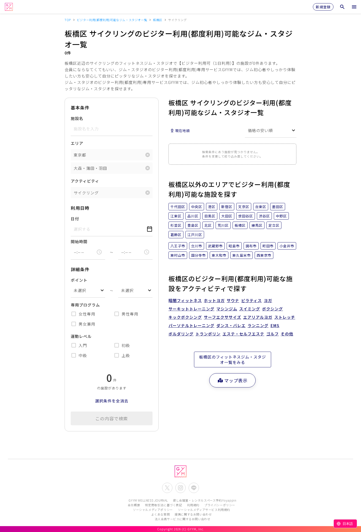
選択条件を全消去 (111, 401)
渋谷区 (264, 215)
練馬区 (257, 225)
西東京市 (264, 255)
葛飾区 (175, 234)
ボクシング (272, 309)
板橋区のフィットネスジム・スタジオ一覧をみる (232, 359)
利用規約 (193, 505)
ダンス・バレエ (231, 325)
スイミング (249, 309)
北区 (208, 225)
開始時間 (79, 241)
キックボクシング (185, 317)
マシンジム (226, 309)
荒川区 (223, 225)
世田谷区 (245, 215)
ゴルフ (272, 334)
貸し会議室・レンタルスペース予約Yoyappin (204, 500)
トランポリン (208, 334)
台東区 (260, 206)
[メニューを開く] (354, 7)
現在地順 (182, 130)
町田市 (268, 245)
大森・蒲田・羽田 (90, 168)
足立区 (273, 225)
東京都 (80, 155)
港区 (211, 206)
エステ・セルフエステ (243, 334)
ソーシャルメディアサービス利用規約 (204, 509)
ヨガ (268, 300)
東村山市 (177, 255)
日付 (75, 219)
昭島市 (234, 245)
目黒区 (209, 215)
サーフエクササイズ (222, 317)
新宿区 (226, 206)
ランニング (258, 325)
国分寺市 (198, 255)
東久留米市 (241, 255)
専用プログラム (85, 305)
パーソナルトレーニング (191, 325)
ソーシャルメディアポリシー (153, 509)
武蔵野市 (215, 245)
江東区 (175, 215)
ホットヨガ (214, 300)
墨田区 (277, 206)
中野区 (281, 215)
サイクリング (86, 193)
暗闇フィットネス (185, 300)
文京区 (243, 206)
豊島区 (192, 225)
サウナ (233, 300)
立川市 (196, 245)
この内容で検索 (111, 418)
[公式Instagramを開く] (180, 488)
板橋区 (240, 225)
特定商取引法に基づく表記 (163, 505)
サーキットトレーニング (191, 309)
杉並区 (175, 225)
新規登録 (323, 6)
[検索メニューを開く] (342, 7)
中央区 (196, 206)
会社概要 (134, 505)
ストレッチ (284, 317)
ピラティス (251, 300)
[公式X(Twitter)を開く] (167, 488)
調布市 (251, 245)
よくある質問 (160, 514)
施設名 (77, 118)
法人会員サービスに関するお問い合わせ (182, 519)
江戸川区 (194, 234)
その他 (287, 334)
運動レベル (81, 336)
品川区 (192, 215)
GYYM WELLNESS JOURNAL (148, 500)
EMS (274, 325)
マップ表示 (236, 380)
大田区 (226, 215)
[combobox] (88, 290)
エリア (77, 143)
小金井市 (286, 245)
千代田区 (177, 206)
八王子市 (177, 245)
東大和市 (219, 255)
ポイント (79, 280)
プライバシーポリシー (219, 505)
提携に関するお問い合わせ (193, 514)
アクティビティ (85, 181)
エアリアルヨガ (257, 317)
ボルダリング (181, 334)
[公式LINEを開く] (194, 488)
